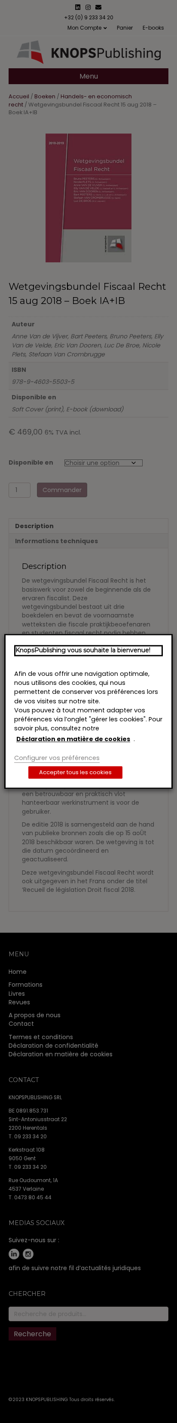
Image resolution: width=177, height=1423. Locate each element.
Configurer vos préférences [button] (57, 758)
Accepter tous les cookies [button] (75, 773)
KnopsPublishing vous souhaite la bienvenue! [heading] (82, 650)
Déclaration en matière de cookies (73, 739)
